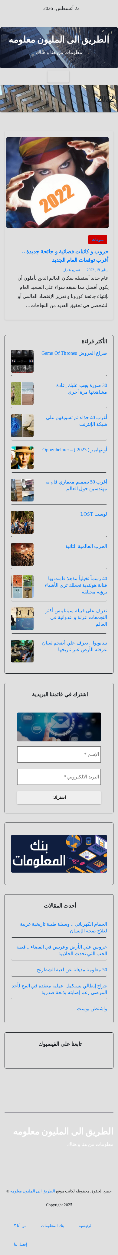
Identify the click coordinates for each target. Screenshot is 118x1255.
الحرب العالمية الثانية (86, 546)
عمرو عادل (71, 270)
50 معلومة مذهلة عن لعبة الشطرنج (72, 969)
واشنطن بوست (92, 1008)
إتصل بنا (20, 1244)
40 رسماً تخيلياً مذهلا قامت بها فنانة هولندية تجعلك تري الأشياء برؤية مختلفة (76, 585)
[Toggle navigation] (58, 76)
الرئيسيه (86, 1225)
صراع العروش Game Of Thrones (74, 353)
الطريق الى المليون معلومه (59, 39)
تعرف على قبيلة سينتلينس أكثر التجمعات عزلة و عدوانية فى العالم (76, 617)
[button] (9, 76)
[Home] (108, 76)
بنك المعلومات (52, 1225)
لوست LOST (93, 514)
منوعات (97, 240)
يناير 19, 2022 (97, 270)
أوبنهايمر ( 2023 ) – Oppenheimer (74, 449)
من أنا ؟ (20, 1225)
